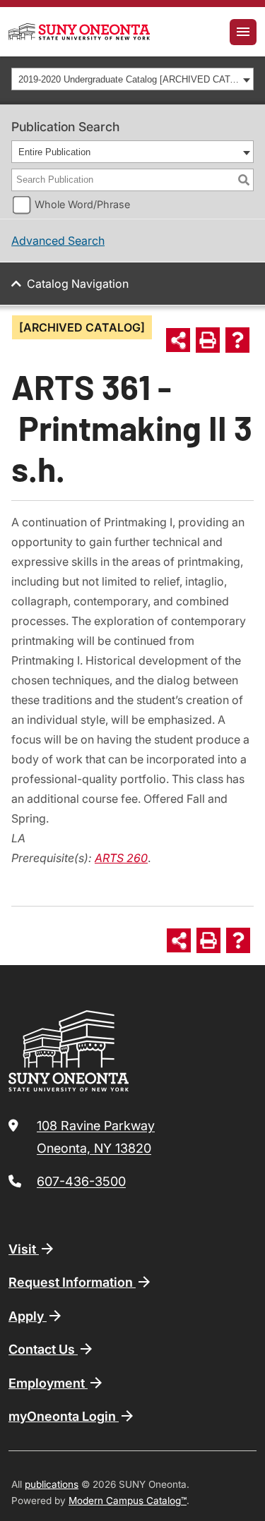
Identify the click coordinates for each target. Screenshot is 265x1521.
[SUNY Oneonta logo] (79, 32)
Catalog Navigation (78, 284)
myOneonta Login (63, 1416)
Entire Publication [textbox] (54, 152)
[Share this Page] (178, 340)
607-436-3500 (81, 1181)
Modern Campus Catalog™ (128, 1500)
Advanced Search (58, 241)
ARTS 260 (121, 858)
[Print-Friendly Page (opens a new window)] (208, 340)
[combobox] (132, 79)
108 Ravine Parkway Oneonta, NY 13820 (96, 1137)
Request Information (72, 1282)
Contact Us (43, 1349)
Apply (27, 1316)
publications (51, 1484)
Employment (48, 1383)
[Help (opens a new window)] (237, 340)
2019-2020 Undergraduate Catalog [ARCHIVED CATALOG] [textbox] (128, 79)
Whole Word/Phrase (82, 204)
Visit (23, 1249)
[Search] (244, 180)
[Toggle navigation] (243, 32)
